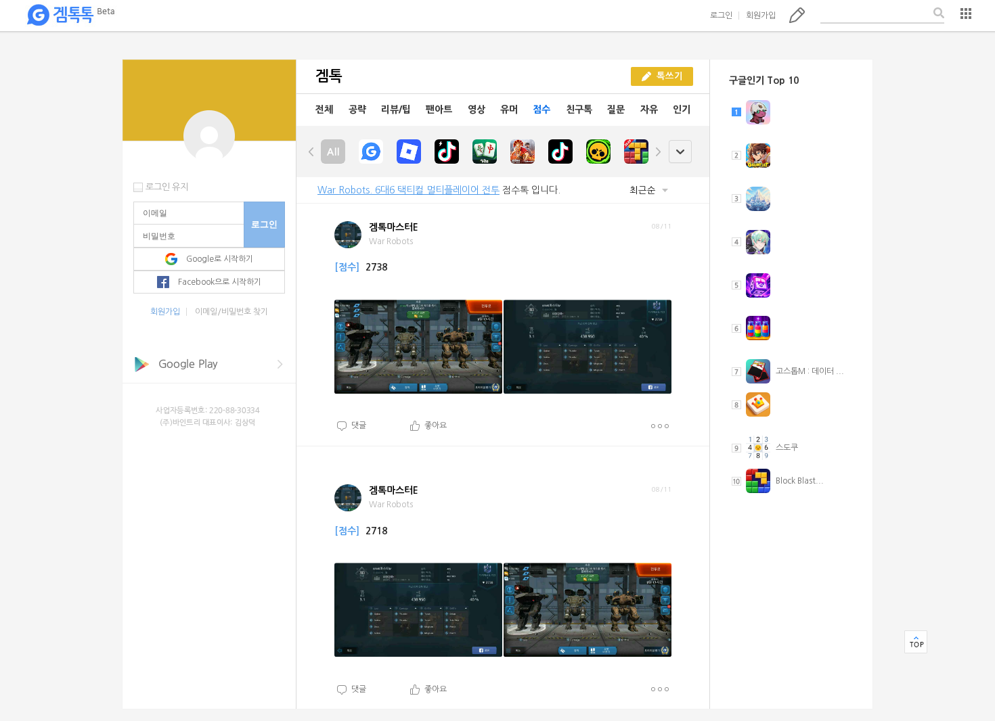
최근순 (644, 190)
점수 (541, 109)
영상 (476, 109)
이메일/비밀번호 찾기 (231, 312)
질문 (616, 109)
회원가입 (761, 15)
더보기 (659, 426)
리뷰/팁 (396, 109)
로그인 (721, 15)
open (680, 152)
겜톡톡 (70, 15)
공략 (357, 109)
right (658, 151)
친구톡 (579, 109)
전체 (324, 109)
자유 (649, 109)
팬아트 (439, 109)
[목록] (965, 13)
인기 (681, 109)
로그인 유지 (167, 187)
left (311, 151)
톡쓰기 (797, 15)
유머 (509, 109)
